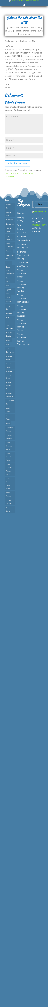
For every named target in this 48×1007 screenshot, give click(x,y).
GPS (7, 285)
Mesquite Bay (9, 307)
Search (41, 204)
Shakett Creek (8, 409)
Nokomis (9, 313)
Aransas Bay (8, 206)
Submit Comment (18, 163)
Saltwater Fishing (9, 365)
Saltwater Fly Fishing (9, 394)
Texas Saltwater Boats (9, 446)
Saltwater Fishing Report (9, 374)
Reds (7, 344)
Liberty (8, 297)
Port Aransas (8, 319)
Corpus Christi (8, 230)
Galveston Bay (9, 256)
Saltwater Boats (9, 358)
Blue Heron (10, 220)
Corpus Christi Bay (9, 237)
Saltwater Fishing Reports (9, 385)
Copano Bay (10, 224)
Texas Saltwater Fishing (9, 457)
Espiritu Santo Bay (9, 245)
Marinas (8, 301)
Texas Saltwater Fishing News (28, 30)
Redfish (8, 340)
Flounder (9, 251)
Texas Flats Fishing (9, 429)
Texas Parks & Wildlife (10, 436)
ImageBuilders (39, 224)
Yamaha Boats (8, 509)
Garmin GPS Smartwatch (10, 270)
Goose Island (8, 279)
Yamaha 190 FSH (8, 502)
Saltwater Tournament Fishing (23, 255)
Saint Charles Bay (10, 350)
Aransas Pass (8, 213)
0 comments (24, 34)
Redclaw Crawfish (9, 334)
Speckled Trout (9, 417)
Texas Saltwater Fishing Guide (22, 27)
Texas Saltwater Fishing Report (9, 483)
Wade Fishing (8, 494)
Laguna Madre (8, 291)
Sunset (8, 423)
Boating (20, 213)
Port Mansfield (9, 326)
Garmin (8, 263)
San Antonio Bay (10, 402)
